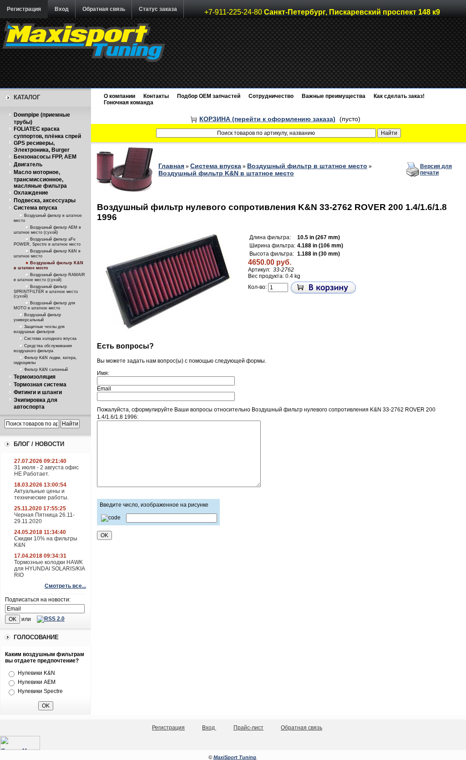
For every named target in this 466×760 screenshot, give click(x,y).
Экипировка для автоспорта (35, 404)
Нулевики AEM (37, 682)
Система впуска (35, 208)
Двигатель (28, 164)
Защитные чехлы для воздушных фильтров (39, 329)
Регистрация (24, 9)
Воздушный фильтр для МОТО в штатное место (44, 305)
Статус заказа (158, 9)
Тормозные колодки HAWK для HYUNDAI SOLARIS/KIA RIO (49, 568)
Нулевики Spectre (40, 691)
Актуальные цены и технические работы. (41, 494)
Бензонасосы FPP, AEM (45, 157)
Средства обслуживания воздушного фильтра (43, 348)
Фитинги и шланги (38, 392)
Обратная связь (103, 9)
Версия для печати (436, 169)
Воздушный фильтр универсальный (37, 317)
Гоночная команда (128, 102)
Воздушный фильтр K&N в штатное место (226, 173)
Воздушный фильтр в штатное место (307, 165)
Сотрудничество (271, 96)
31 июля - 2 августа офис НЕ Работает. (46, 470)
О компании (119, 96)
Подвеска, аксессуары (45, 200)
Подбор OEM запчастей (208, 96)
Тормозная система (40, 384)
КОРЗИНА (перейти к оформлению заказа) (267, 119)
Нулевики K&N (36, 673)
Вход (62, 9)
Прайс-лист (248, 727)
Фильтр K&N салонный (46, 369)
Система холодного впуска (50, 338)
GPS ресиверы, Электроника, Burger (42, 147)
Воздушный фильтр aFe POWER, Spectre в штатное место (47, 241)
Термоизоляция (35, 377)
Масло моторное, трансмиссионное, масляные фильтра (40, 179)
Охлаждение (31, 193)
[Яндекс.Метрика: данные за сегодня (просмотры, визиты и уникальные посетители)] (20, 743)
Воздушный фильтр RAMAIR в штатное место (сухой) (49, 277)
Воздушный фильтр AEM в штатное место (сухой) (47, 230)
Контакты (156, 96)
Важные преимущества (333, 96)
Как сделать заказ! (399, 96)
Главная (171, 165)
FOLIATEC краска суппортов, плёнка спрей (47, 132)
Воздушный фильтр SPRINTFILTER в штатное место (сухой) (46, 291)
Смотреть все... (65, 586)
